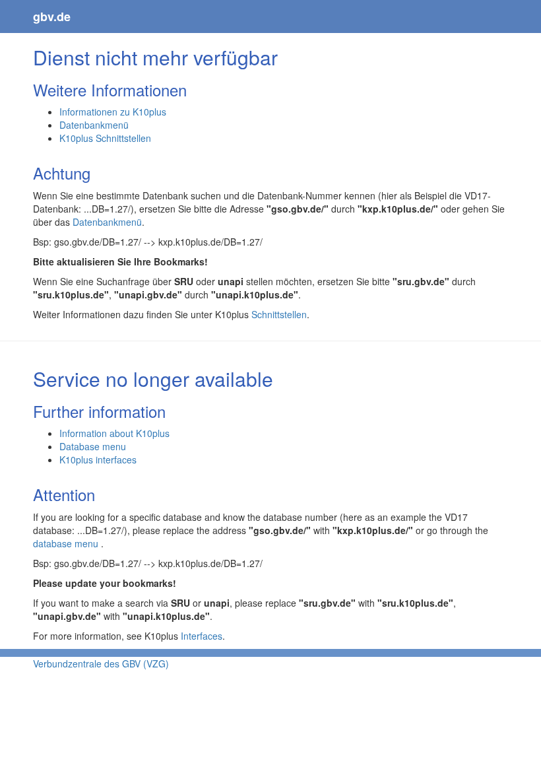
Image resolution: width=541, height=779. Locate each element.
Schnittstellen (279, 314)
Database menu (92, 446)
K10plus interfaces (98, 459)
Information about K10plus (114, 433)
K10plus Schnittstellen (105, 138)
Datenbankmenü (94, 124)
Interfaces (201, 635)
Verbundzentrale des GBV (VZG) (101, 663)
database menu (67, 543)
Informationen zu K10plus (112, 111)
